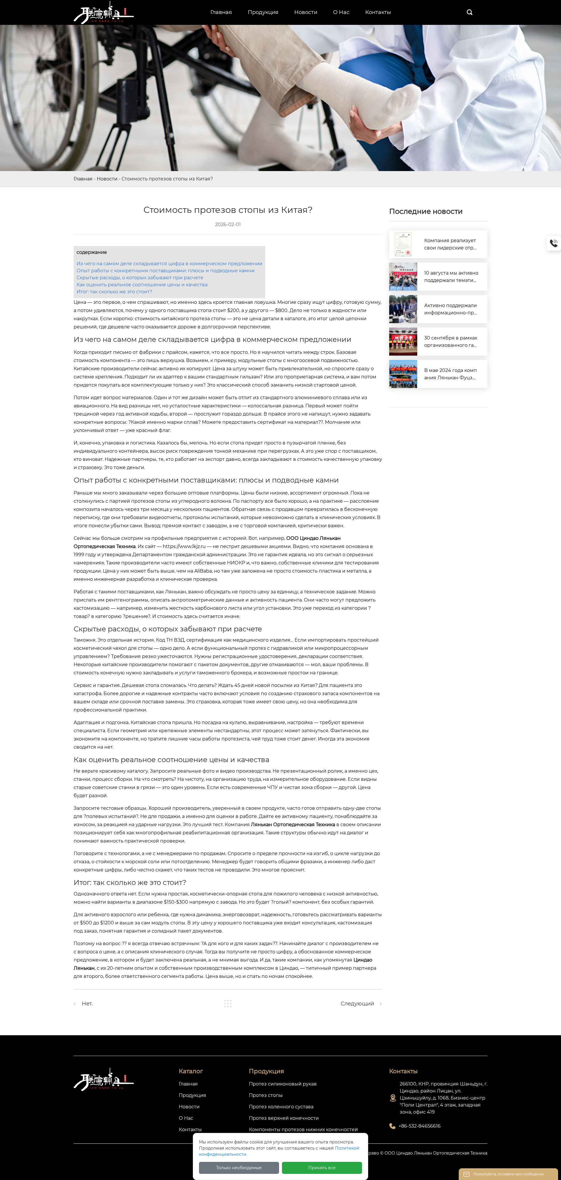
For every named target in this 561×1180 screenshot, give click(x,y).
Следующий (357, 1003)
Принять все (322, 1167)
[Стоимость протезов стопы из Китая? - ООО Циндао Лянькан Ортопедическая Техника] (104, 12)
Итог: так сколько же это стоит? (114, 291)
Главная (83, 179)
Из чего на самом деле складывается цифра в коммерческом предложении (169, 263)
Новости (107, 179)
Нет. (87, 1003)
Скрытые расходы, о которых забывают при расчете (140, 277)
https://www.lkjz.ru (184, 546)
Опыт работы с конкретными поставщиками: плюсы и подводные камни (165, 270)
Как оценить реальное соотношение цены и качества (142, 284)
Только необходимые (239, 1167)
